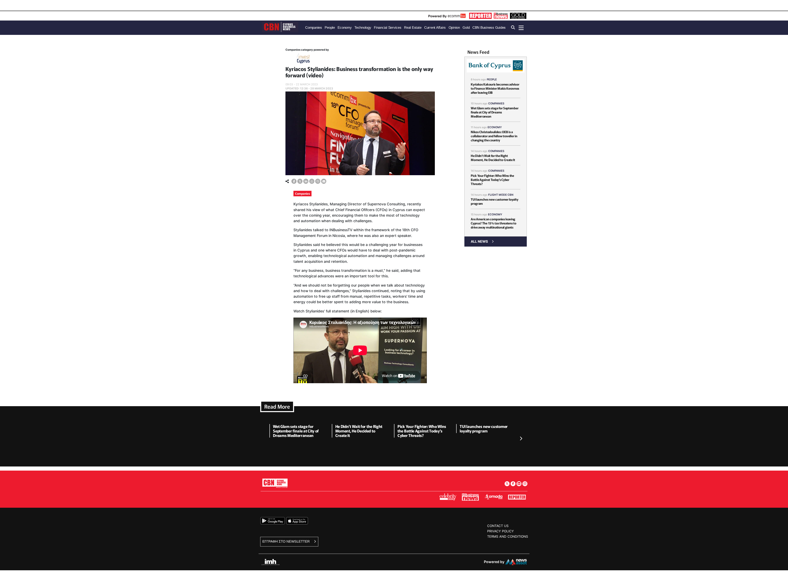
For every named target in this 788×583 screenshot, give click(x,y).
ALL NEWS (479, 241)
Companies (302, 193)
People (492, 79)
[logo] (280, 27)
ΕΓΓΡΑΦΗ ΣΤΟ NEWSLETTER (286, 541)
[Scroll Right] (521, 438)
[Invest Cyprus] (303, 59)
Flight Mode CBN (500, 194)
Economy (495, 127)
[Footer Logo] (275, 483)
